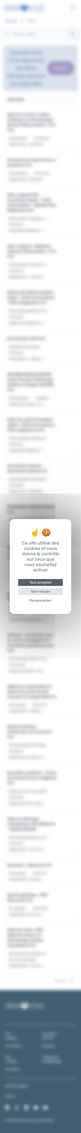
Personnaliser (40, 600)
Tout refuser (40, 591)
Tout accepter (40, 582)
